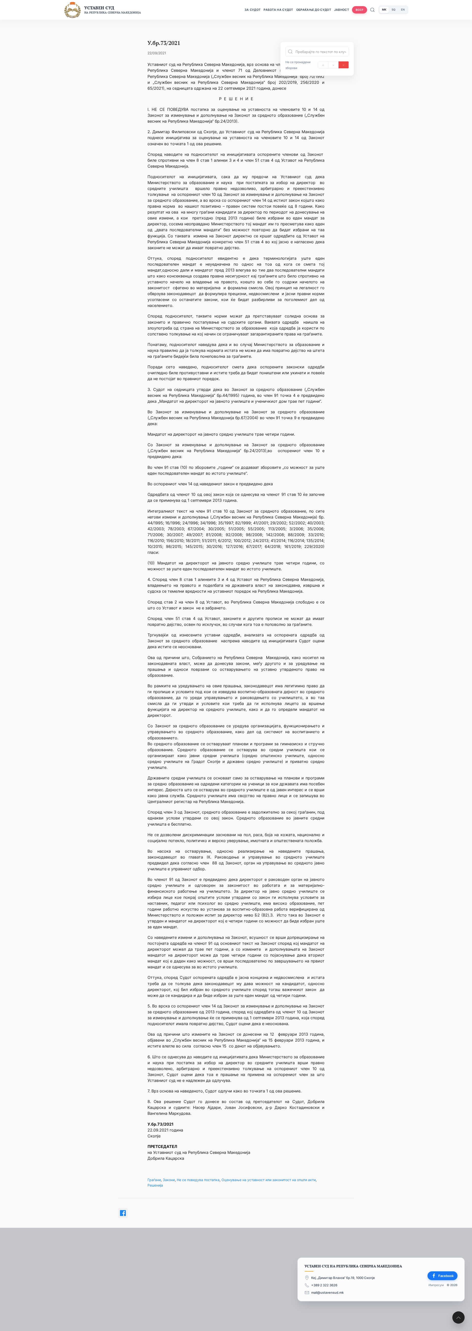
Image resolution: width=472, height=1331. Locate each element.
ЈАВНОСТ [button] (341, 10)
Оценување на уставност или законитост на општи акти (268, 1180)
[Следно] (333, 65)
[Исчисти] (343, 65)
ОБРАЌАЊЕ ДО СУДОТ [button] (313, 10)
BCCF (359, 10)
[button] (458, 1317)
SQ (394, 9)
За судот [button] (253, 10)
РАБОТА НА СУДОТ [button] (278, 10)
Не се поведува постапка (198, 1180)
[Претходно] (323, 65)
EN (403, 9)
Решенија (155, 1185)
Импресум (436, 1285)
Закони (169, 1180)
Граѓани (154, 1180)
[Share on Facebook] (123, 1213)
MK (384, 9)
